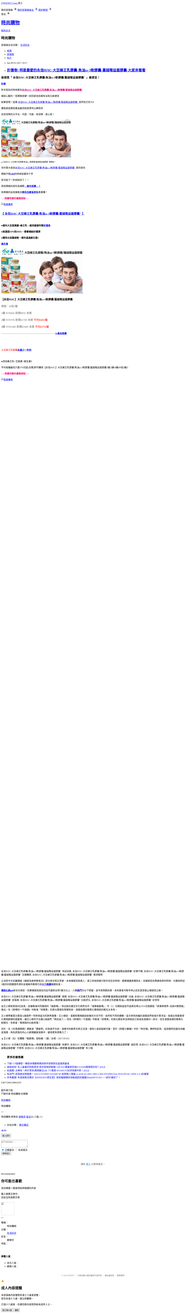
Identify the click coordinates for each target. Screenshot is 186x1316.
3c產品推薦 (61, 333)
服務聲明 (120, 1275)
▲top (3, 1130)
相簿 (9, 51)
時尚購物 (10, 22)
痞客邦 (22, 1117)
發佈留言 (6, 1153)
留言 (28, 1117)
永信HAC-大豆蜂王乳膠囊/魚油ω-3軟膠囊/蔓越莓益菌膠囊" (48, 102)
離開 (17, 1310)
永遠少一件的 (24, 350)
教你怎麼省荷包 (30, 192)
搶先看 (4, 244)
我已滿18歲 (7, 1310)
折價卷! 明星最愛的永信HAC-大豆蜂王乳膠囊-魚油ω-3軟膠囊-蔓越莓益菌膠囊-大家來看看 (76, 70)
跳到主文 (5, 30)
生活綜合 (25, 45)
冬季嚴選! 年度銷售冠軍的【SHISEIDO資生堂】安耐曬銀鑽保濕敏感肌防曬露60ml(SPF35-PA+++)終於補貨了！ (63, 1077)
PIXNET (71, 1275)
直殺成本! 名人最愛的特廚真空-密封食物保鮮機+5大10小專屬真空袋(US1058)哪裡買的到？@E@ (56, 1067)
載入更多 (6, 1136)
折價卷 (46, 225)
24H (12, 174)
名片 (9, 58)
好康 (3, 84)
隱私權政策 (109, 1275)
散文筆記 (23, 1125)
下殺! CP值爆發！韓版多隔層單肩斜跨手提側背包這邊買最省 (38, 1063)
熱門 (79, 990)
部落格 (10, 54)
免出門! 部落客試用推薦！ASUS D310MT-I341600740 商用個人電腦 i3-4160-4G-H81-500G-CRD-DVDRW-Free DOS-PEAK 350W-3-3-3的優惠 (78, 1074)
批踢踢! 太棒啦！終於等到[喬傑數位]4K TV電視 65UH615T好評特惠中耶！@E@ (48, 1070)
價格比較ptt (7, 990)
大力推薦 (46, 984)
